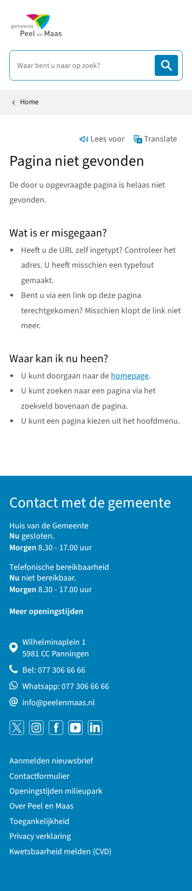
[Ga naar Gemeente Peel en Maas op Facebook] (55, 727)
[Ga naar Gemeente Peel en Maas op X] (16, 727)
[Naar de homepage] (36, 25)
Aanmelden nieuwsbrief (51, 761)
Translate (160, 139)
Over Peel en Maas (41, 806)
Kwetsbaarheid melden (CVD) (60, 851)
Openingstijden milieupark (56, 791)
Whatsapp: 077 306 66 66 (65, 686)
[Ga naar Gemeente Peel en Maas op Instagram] (36, 727)
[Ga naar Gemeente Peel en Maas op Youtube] (75, 727)
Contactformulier (39, 776)
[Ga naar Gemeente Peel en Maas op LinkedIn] (95, 727)
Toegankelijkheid (39, 821)
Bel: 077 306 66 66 (53, 670)
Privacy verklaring (40, 836)
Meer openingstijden (46, 611)
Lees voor (107, 139)
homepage (130, 376)
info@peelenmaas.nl (58, 703)
